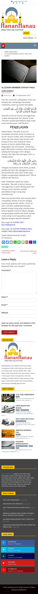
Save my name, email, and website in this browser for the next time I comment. (18, 324)
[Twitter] (17, 3)
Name (4, 297)
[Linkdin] (22, 3)
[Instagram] (20, 3)
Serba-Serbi (5, 246)
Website (4, 312)
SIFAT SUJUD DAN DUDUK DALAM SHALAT (16, 507)
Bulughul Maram (21, 421)
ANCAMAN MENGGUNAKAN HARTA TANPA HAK (18, 519)
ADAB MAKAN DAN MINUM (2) (13, 504)
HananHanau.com (7, 474)
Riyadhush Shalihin (21, 446)
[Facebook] (14, 3)
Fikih (17, 396)
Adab (17, 410)
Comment (6, 270)
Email (4, 305)
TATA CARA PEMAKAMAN (11, 500)
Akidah (18, 434)
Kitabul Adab (24, 410)
